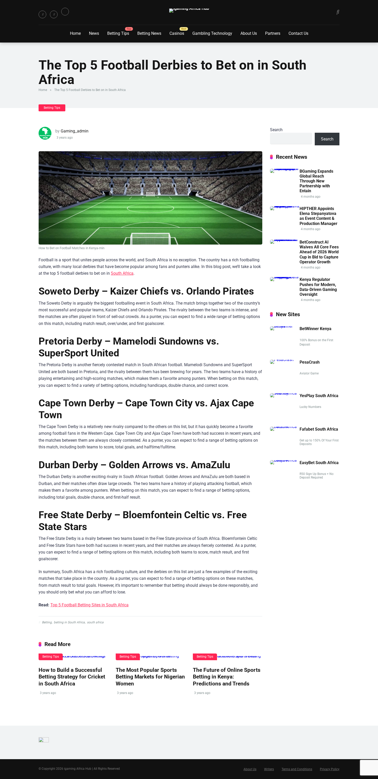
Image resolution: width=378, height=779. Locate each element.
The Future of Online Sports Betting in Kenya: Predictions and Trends (226, 677)
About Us (248, 33)
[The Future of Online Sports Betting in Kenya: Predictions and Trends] (227, 658)
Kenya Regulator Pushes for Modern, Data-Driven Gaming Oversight (318, 287)
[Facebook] (42, 14)
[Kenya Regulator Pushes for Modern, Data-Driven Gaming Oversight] (285, 276)
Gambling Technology (212, 33)
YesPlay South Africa (319, 395)
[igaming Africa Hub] (189, 11)
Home (75, 33)
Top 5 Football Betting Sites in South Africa (89, 604)
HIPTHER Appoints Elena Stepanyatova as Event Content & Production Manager (318, 216)
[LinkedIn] (65, 11)
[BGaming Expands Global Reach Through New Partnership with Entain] (285, 168)
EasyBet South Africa (319, 462)
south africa (95, 622)
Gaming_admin (74, 131)
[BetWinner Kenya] (285, 326)
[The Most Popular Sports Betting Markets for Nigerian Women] (150, 658)
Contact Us (298, 33)
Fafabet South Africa (319, 429)
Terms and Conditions (297, 769)
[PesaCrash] (282, 359)
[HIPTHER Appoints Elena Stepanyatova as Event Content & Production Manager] (285, 206)
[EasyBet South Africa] (285, 460)
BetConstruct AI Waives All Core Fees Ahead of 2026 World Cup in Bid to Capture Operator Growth (319, 252)
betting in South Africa (69, 622)
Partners (272, 33)
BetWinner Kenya (315, 328)
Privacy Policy (329, 769)
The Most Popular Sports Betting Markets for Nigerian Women (150, 677)
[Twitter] (54, 14)
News (94, 33)
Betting (47, 622)
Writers (269, 769)
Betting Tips (118, 33)
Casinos (176, 33)
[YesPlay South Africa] (285, 393)
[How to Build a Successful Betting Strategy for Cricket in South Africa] (73, 658)
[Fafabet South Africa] (285, 426)
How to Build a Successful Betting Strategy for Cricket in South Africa (72, 677)
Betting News (149, 33)
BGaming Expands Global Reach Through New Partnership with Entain (316, 181)
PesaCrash (310, 362)
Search (276, 129)
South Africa (122, 273)
